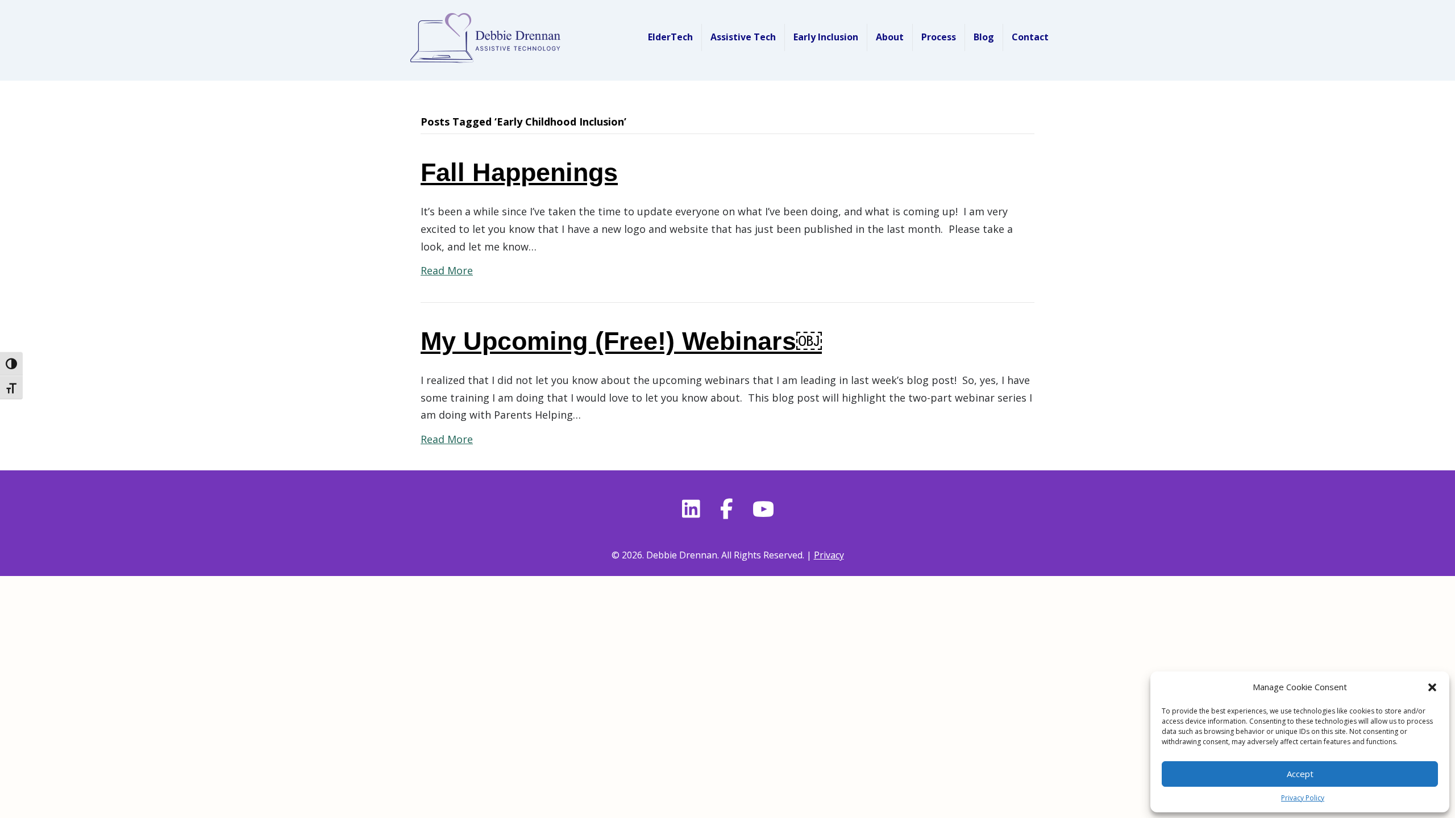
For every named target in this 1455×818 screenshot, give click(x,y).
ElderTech (670, 37)
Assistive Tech (743, 37)
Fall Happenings (519, 172)
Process (938, 37)
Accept (1300, 773)
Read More (447, 270)
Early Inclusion (825, 37)
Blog (984, 37)
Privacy (829, 555)
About (890, 37)
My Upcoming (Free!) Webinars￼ (621, 341)
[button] (1432, 687)
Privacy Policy (1302, 798)
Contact (1030, 37)
